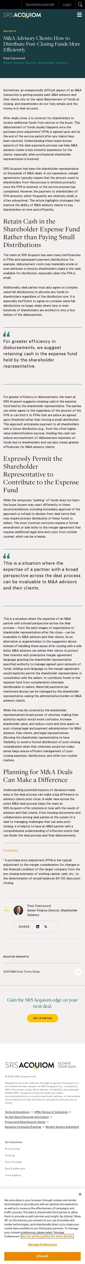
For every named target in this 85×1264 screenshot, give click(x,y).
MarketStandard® (40, 4)
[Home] (22, 15)
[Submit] (80, 4)
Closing (10, 1155)
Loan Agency (13, 1175)
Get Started (42, 1018)
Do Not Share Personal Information (27, 1117)
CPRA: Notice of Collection (51, 1112)
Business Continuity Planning (23, 1126)
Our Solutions (13, 1142)
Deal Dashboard (15, 1168)
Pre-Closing (12, 1148)
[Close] (80, 1194)
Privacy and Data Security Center (25, 1121)
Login (67, 4)
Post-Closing (13, 1162)
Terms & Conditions (17, 1112)
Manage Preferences (42, 1244)
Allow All (42, 1256)
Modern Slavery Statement (62, 1126)
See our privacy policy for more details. (47, 1236)
